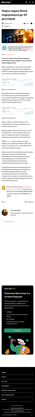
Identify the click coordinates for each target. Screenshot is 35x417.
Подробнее (17, 330)
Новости (16, 7)
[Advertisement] (17, 259)
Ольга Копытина (9, 54)
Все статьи (4, 381)
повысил (9, 141)
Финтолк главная (6, 7)
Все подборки (5, 386)
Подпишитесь (26, 48)
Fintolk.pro (20, 405)
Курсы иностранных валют (9, 390)
